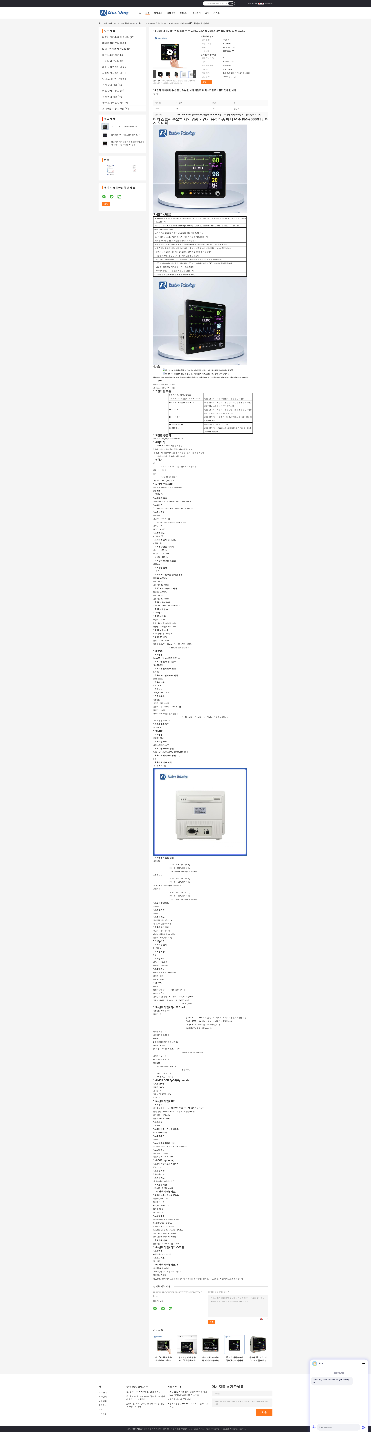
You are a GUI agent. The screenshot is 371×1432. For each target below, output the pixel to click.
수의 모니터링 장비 (112, 78)
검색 (231, 3)
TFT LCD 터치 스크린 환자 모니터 (124, 127)
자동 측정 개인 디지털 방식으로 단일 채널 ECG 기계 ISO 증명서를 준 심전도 (188, 1393)
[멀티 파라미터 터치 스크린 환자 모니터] (105, 134)
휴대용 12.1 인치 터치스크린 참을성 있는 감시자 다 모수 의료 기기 (258, 1359)
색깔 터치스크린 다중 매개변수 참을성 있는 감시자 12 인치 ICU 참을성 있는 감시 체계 (210, 1359)
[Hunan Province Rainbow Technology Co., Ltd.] (114, 12)
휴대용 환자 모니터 (112, 43)
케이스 (216, 13)
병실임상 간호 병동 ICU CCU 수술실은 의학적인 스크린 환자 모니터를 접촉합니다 (187, 1359)
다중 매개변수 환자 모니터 (115, 37)
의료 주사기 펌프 (111, 90)
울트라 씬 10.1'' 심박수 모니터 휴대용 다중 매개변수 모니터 (145, 1405)
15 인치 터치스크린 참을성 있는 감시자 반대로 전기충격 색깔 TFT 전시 (234, 1359)
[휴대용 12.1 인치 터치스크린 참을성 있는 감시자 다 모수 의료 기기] (258, 1344)
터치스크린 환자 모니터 (124, 23)
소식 (207, 13)
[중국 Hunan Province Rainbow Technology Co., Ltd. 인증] (110, 170)
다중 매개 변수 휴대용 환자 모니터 (199, 1279)
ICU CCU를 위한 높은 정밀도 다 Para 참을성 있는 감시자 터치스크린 (163, 1359)
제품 (148, 13)
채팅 (204, 82)
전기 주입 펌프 (109, 84)
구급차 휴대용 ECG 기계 (180, 1399)
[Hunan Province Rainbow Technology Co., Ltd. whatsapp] (113, 196)
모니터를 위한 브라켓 (113, 108)
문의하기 (197, 13)
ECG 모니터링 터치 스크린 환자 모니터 (228, 1279)
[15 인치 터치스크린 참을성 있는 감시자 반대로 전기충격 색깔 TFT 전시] (234, 1344)
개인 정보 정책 (133, 1429)
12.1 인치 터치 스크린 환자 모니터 (171, 1279)
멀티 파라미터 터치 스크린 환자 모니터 (126, 135)
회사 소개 (158, 13)
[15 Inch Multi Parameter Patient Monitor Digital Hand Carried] (170, 52)
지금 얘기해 (252, 3)
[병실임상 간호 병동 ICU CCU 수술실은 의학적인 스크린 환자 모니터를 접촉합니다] (187, 1344)
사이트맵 (103, 1413)
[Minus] (363, 1363)
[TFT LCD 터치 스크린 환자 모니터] (105, 126)
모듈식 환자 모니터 (112, 72)
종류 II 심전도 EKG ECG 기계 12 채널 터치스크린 (189, 1405)
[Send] (363, 1427)
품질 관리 (184, 13)
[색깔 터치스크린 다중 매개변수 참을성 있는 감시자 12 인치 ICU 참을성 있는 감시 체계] (210, 1344)
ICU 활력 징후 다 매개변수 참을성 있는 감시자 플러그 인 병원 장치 (145, 1397)
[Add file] (314, 1427)
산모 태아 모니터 (111, 61)
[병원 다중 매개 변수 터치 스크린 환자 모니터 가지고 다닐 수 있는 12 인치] (105, 143)
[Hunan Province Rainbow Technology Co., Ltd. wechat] (121, 196)
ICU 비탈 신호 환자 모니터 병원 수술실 (143, 1392)
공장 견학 (171, 13)
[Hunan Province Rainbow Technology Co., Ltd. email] (105, 196)
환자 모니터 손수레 (112, 102)
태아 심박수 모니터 (112, 67)
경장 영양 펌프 (109, 96)
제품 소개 (107, 23)
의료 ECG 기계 (109, 55)
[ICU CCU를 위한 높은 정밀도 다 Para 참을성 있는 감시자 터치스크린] (163, 1344)
